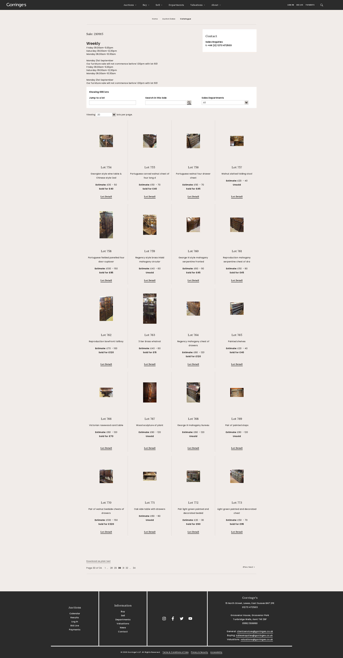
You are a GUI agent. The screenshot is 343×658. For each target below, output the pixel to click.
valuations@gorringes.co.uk (257, 639)
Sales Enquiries (214, 41)
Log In (291, 5)
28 (111, 567)
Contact (123, 631)
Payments (310, 5)
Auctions (129, 4)
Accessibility (216, 652)
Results (74, 617)
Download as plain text (98, 561)
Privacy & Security (199, 652)
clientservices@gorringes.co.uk (255, 631)
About (214, 4)
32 (127, 567)
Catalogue (185, 19)
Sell (158, 4)
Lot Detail (106, 196)
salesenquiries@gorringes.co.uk (254, 635)
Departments (176, 4)
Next (251, 567)
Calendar (74, 613)
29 (115, 567)
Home (155, 19)
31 (123, 567)
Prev (246, 567)
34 (134, 567)
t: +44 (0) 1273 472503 (219, 45)
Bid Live (300, 5)
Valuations (196, 4)
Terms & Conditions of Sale (176, 652)
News (123, 627)
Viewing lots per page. (109, 114)
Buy (145, 4)
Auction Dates (168, 19)
